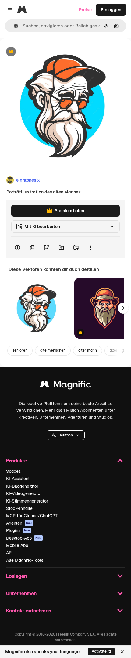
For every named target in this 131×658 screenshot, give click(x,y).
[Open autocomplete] (13, 26)
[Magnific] (65, 385)
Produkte (16, 460)
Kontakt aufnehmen (28, 610)
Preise (85, 9)
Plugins (18, 530)
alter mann (87, 350)
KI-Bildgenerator (22, 486)
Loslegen (16, 576)
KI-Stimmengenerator (27, 501)
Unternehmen (21, 593)
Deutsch (65, 435)
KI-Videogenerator (24, 493)
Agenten (19, 523)
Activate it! (101, 651)
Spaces (13, 471)
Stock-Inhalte (19, 508)
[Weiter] (123, 308)
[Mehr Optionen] (90, 247)
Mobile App (17, 545)
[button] (66, 435)
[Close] (122, 651)
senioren (19, 350)
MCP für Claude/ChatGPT (32, 515)
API (9, 552)
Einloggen (111, 9)
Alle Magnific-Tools (24, 560)
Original (39, 52)
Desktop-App (23, 538)
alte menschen (53, 350)
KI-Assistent (18, 478)
